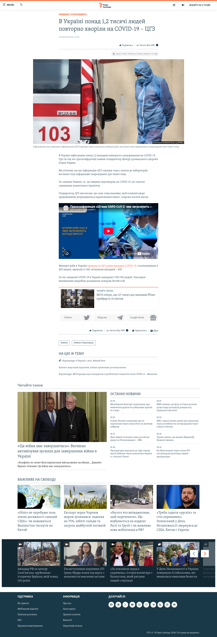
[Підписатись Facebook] (111, 604)
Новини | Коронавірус (73, 14)
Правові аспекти (71, 614)
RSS (20, 620)
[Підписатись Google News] (118, 604)
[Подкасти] (174, 5)
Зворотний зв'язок (72, 626)
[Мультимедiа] (183, 5)
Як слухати (23, 603)
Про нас (67, 603)
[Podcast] (167, 604)
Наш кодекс (69, 609)
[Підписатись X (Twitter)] (125, 604)
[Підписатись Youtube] (132, 604)
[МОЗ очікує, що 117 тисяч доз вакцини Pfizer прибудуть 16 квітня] (77, 298)
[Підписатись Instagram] (139, 604)
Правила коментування (30, 626)
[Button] (126, 45)
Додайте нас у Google (200, 5)
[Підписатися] (174, 604)
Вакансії (67, 620)
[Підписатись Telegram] (153, 604)
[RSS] (160, 604)
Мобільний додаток (28, 609)
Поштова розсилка (27, 614)
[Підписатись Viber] (146, 604)
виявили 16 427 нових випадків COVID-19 (111, 266)
